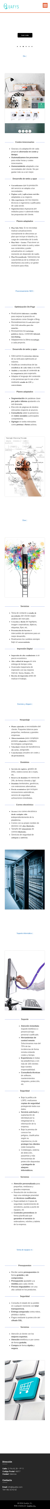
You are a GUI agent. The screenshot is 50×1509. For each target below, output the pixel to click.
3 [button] (23, 46)
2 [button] (20, 46)
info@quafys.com (15, 1487)
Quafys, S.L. (31, 1506)
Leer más (25, 43)
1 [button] (18, 46)
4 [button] (26, 46)
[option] (25, 28)
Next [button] (48, 28)
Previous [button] (2, 28)
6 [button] (32, 46)
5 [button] (29, 46)
